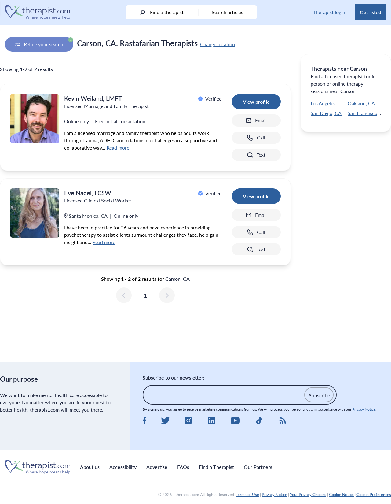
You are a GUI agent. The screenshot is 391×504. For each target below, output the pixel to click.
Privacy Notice (363, 409)
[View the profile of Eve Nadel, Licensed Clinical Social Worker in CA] (34, 213)
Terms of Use (247, 494)
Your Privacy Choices (308, 494)
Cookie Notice (341, 494)
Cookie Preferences (373, 494)
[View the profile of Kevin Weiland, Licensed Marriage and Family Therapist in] (34, 118)
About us (90, 466)
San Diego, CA (326, 113)
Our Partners (258, 466)
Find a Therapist (216, 466)
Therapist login (329, 12)
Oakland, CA (361, 103)
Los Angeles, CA (328, 103)
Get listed (370, 12)
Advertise (156, 466)
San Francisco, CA (367, 113)
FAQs (183, 466)
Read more (118, 147)
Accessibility (123, 466)
